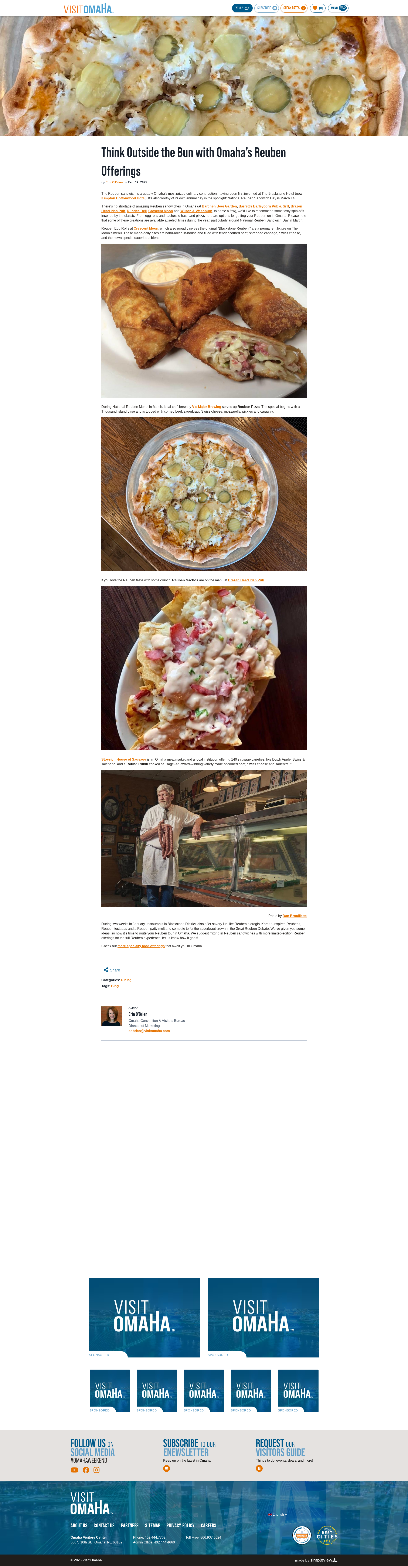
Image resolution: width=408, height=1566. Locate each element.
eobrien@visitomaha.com (149, 1031)
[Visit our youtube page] (74, 1470)
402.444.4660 (164, 1542)
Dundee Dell (137, 211)
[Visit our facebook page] (85, 1470)
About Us (79, 1525)
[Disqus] (204, 1100)
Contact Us (104, 1525)
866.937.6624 (210, 1537)
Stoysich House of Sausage (123, 759)
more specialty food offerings (141, 946)
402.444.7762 (155, 1537)
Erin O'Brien (114, 182)
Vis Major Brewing (206, 407)
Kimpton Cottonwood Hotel (123, 198)
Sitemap (152, 1525)
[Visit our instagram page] (96, 1470)
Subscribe (264, 8)
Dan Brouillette (295, 916)
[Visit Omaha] (89, 8)
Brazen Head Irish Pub (246, 580)
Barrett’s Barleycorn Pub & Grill (264, 206)
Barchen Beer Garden (219, 206)
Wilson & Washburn (196, 211)
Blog (115, 986)
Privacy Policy (180, 1525)
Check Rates (291, 8)
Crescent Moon (160, 211)
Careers (209, 1525)
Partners (130, 1525)
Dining (126, 980)
